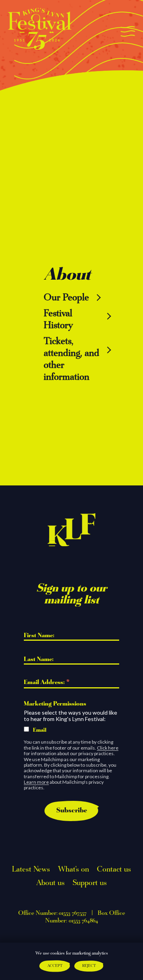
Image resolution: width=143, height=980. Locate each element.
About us (50, 883)
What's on (73, 870)
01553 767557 (73, 913)
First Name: (40, 635)
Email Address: (47, 683)
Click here (107, 748)
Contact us (114, 870)
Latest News (31, 870)
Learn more (36, 782)
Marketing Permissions (55, 704)
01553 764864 (83, 921)
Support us (90, 883)
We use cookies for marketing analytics (71, 953)
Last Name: (39, 659)
